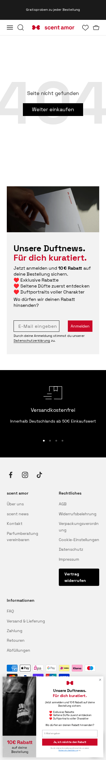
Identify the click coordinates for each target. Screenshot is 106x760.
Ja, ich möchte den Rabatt (69, 742)
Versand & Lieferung (26, 621)
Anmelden (80, 326)
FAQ (10, 611)
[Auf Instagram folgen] (25, 475)
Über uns (15, 503)
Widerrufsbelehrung (77, 513)
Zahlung (14, 630)
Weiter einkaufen (53, 109)
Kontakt (14, 523)
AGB (62, 503)
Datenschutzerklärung (32, 340)
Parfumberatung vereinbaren (22, 536)
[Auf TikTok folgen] (39, 475)
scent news (18, 513)
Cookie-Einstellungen (79, 539)
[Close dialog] (100, 679)
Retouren (16, 640)
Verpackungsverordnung (79, 526)
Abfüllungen (18, 650)
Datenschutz (71, 549)
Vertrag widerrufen (75, 577)
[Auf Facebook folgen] (10, 475)
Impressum (69, 559)
